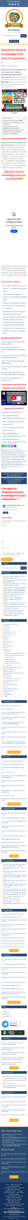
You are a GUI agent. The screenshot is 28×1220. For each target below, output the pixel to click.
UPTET (5, 696)
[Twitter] (15, 4)
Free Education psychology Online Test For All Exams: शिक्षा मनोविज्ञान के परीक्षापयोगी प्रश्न (12, 723)
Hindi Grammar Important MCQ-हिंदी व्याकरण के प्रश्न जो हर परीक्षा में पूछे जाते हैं (13, 776)
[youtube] (12, 4)
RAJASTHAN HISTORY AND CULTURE (12, 673)
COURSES (5, 626)
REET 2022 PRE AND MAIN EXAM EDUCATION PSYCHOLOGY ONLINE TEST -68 (13, 713)
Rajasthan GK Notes (8, 669)
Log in (4, 1010)
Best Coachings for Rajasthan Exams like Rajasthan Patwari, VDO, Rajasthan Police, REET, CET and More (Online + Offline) (14, 1212)
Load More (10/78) (14, 752)
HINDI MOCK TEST (8, 632)
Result (4, 686)
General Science (9, 657)
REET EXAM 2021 (10, 1205)
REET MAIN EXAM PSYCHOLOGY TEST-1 (11, 706)
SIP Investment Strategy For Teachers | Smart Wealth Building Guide (15, 297)
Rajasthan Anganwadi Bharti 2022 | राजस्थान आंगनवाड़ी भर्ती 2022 (14, 474)
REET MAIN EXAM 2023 (9, 684)
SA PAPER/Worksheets (14, 1186)
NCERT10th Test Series (16, 1184)
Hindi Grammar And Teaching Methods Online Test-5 (12, 781)
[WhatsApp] (18, 4)
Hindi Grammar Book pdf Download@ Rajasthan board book (13, 851)
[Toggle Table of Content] (23, 118)
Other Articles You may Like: (10, 126)
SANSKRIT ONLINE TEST (11, 663)
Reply (5, 512)
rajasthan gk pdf (5, 464)
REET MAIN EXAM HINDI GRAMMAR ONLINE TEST (12, 768)
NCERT (5, 640)
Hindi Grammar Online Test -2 (8, 795)
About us (19, 1205)
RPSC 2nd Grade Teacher (9, 688)
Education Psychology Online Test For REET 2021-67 (13, 747)
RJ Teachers (14, 30)
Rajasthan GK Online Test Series (11, 868)
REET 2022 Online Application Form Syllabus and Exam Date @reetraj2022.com (14, 481)
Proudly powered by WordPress (11, 1216)
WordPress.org (7, 1016)
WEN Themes (15, 1218)
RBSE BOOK (6, 675)
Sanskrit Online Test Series (14, 1197)
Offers (4, 647)
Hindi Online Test (9, 659)
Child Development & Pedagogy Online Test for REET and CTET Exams (13, 718)
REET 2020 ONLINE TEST (14, 1189)
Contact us (21, 1187)
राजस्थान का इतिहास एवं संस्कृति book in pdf (10, 839)
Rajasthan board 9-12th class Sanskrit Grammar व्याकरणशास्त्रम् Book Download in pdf (13, 846)
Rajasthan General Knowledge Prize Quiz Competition (13, 123)
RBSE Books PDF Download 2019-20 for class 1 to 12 (14, 831)
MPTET (5, 638)
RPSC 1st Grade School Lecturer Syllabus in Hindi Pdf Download (13, 821)
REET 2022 (4, 82)
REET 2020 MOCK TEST (9, 681)
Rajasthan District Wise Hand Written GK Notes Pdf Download (13, 826)
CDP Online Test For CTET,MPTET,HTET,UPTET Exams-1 (13, 732)
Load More (14, 856)
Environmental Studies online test (13, 655)
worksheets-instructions (14, 1210)
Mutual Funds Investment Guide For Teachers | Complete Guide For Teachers (14, 305)
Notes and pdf (6, 645)
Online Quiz (19, 449)
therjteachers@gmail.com (15, 1)
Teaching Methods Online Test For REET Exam (13, 764)
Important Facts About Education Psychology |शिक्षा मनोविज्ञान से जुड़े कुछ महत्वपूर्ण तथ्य (13, 350)
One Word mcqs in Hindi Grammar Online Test (12, 761)
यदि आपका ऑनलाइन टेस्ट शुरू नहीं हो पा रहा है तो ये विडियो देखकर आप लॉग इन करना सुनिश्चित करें (13, 131)
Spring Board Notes (8, 690)
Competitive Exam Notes (9, 624)
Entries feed (6, 1012)
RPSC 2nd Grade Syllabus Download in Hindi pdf (13, 818)
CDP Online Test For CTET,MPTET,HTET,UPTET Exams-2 (13, 727)
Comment (4, 525)
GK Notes (5, 449)
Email (3, 547)
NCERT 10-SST (7, 642)
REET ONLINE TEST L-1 (11, 678)
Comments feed (7, 1014)
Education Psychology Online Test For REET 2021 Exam (13, 737)
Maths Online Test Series (14, 1200)
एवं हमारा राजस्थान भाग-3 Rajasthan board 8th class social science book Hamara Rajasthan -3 (13, 466)
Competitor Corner (14, 1194)
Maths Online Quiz (9, 661)
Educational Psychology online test (14, 653)
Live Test (10, 449)
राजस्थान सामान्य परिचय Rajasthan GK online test (12, 842)
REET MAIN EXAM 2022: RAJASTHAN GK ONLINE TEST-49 (13, 813)
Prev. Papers (6, 665)
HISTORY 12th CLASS (8, 634)
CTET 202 (5, 628)
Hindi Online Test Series (14, 1202)
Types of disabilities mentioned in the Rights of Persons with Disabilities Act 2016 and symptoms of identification (13, 742)
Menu (16, 41)
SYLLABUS (5, 692)
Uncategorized (6, 694)
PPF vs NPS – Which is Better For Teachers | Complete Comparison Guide (15, 288)
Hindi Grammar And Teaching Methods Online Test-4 (12, 786)
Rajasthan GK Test (5, 451)
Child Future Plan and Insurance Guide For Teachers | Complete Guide (14, 330)
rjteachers (14, 66)
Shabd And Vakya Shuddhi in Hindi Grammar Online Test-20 (14, 799)
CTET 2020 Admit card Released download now (13, 836)
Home (7, 1184)
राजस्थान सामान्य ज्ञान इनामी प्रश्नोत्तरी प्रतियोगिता (13, 120)
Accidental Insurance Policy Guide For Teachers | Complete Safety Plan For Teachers (12, 599)
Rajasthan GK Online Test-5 (12, 412)
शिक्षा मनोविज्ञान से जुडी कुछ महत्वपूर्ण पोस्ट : (11, 128)
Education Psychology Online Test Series (14, 1204)
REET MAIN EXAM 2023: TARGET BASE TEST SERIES (14, 1209)
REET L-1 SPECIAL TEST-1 (7, 709)
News (14, 449)
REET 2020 (6, 677)
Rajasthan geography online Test (11, 667)
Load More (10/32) (14, 804)
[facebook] (10, 4)
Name (3, 542)
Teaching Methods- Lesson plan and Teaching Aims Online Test (12, 791)
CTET (6, 651)
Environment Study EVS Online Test (14, 1195)
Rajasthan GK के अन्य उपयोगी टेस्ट (10, 134)
